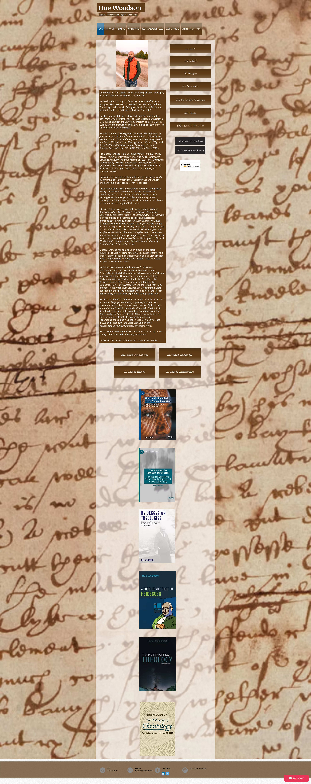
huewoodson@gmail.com (143, 770)
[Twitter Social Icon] (167, 773)
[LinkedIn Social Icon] (163, 773)
